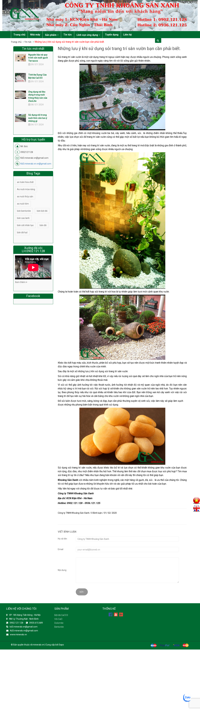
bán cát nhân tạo (25, 225)
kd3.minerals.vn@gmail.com (24, 626)
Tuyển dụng (111, 34)
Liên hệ (127, 34)
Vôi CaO (58, 619)
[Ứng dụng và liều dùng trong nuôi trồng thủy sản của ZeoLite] (20, 94)
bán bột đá (42, 211)
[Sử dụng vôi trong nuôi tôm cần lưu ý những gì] (20, 117)
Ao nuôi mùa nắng (26, 189)
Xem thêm (20, 282)
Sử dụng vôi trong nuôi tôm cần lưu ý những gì (37, 118)
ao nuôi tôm (23, 203)
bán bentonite (24, 211)
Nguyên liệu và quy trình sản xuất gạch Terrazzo (38, 57)
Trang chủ (19, 34)
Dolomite (58, 623)
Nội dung (62, 570)
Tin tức (67, 34)
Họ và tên (62, 539)
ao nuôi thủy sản (25, 196)
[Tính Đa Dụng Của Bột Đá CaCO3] (20, 80)
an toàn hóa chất (25, 182)
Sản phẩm (51, 34)
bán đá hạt (22, 232)
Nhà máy (35, 34)
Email (60, 549)
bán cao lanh (23, 218)
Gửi (81, 592)
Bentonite (59, 627)
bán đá (43, 225)
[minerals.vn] (100, 15)
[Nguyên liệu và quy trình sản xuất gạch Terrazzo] (20, 57)
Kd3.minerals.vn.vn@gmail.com (35, 163)
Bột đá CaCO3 (61, 615)
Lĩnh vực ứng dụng (88, 34)
